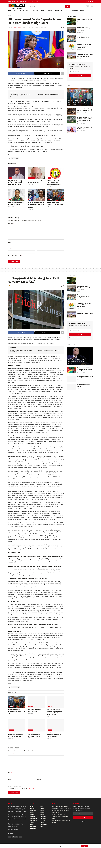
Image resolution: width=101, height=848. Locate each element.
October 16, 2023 (72, 104)
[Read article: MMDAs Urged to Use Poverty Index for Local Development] (71, 30)
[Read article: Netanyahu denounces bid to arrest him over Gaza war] (71, 379)
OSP (17, 158)
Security (42, 812)
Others (82, 10)
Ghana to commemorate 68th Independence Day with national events (84, 369)
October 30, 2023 (81, 123)
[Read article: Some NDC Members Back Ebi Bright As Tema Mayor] (16, 195)
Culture (32, 812)
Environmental (33, 820)
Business (35, 10)
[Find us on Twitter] (88, 1)
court (13, 158)
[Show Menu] (92, 6)
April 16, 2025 (50, 186)
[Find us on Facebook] (86, 1)
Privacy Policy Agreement (15, 255)
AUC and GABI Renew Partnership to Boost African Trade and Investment (85, 54)
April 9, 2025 (30, 713)
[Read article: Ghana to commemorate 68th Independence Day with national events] (71, 370)
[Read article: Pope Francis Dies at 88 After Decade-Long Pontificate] (36, 173)
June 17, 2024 (80, 32)
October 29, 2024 (81, 130)
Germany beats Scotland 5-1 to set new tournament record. (84, 37)
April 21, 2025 (30, 184)
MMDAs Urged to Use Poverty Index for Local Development (83, 29)
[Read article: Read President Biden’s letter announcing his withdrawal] (80, 356)
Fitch (13, 687)
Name (10, 242)
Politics (22, 10)
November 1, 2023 (26, 27)
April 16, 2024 (80, 388)
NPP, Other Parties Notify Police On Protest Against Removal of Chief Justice (15, 182)
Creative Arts (33, 810)
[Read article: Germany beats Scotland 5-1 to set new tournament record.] (71, 38)
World (41, 826)
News (15, 10)
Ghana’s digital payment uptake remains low (48, 350)
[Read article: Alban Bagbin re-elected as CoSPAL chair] (71, 130)
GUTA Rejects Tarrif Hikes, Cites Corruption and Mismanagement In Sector (54, 182)
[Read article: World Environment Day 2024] (71, 21)
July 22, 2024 (80, 58)
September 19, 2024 (82, 112)
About (9, 1)
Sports (42, 814)
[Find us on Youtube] (90, 1)
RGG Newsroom (17, 27)
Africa (31, 806)
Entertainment (33, 818)
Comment (11, 223)
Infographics (33, 826)
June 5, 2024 (80, 21)
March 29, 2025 (12, 738)
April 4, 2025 (49, 716)
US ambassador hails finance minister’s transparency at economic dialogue (55, 734)
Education (75, 10)
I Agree (84, 846)
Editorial (43, 10)
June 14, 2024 (80, 41)
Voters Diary (43, 824)
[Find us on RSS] (92, 1)
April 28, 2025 (11, 186)
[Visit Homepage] (16, 6)
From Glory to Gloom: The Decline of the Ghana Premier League (84, 46)
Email (10, 249)
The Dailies (43, 816)
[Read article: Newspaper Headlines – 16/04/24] (71, 387)
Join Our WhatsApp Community (23, 1)
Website (39, 249)
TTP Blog (28, 10)
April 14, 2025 (30, 209)
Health (68, 10)
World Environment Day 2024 (84, 19)
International (59, 10)
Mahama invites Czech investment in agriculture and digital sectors (55, 204)
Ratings (17, 687)
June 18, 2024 (80, 49)
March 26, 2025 (50, 738)
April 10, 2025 (11, 714)
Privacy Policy (31, 258)
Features (50, 10)
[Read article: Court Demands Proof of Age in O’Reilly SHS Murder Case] (71, 111)
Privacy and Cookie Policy (74, 846)
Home (9, 10)
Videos (42, 822)
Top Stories (43, 818)
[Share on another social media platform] (62, 73)
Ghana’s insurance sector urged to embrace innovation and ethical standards (16, 734)
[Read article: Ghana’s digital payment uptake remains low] (36, 702)
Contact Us (14, 1)
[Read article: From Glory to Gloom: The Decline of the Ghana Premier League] (71, 47)
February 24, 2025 (81, 372)
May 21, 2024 (80, 379)
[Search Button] (67, 6)
